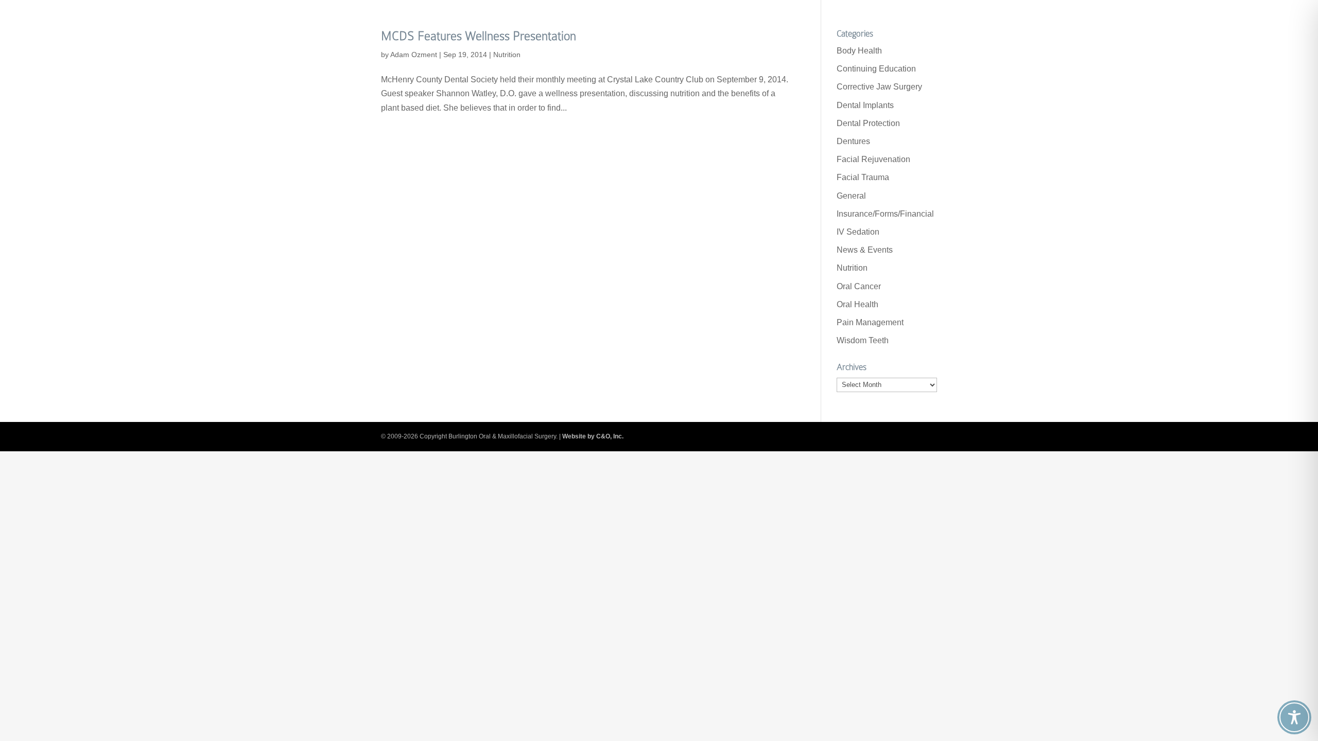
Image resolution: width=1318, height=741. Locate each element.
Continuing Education (876, 68)
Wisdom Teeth (863, 340)
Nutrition (507, 54)
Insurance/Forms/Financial (885, 213)
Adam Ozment (413, 54)
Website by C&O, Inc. (592, 436)
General (851, 195)
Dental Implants (865, 105)
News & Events (865, 249)
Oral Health (857, 304)
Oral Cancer (859, 286)
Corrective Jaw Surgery (879, 86)
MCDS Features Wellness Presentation (478, 36)
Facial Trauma (863, 177)
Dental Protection (868, 123)
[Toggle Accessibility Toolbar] (1294, 717)
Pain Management (870, 322)
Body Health (859, 50)
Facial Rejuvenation (873, 159)
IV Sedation (858, 231)
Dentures (853, 141)
